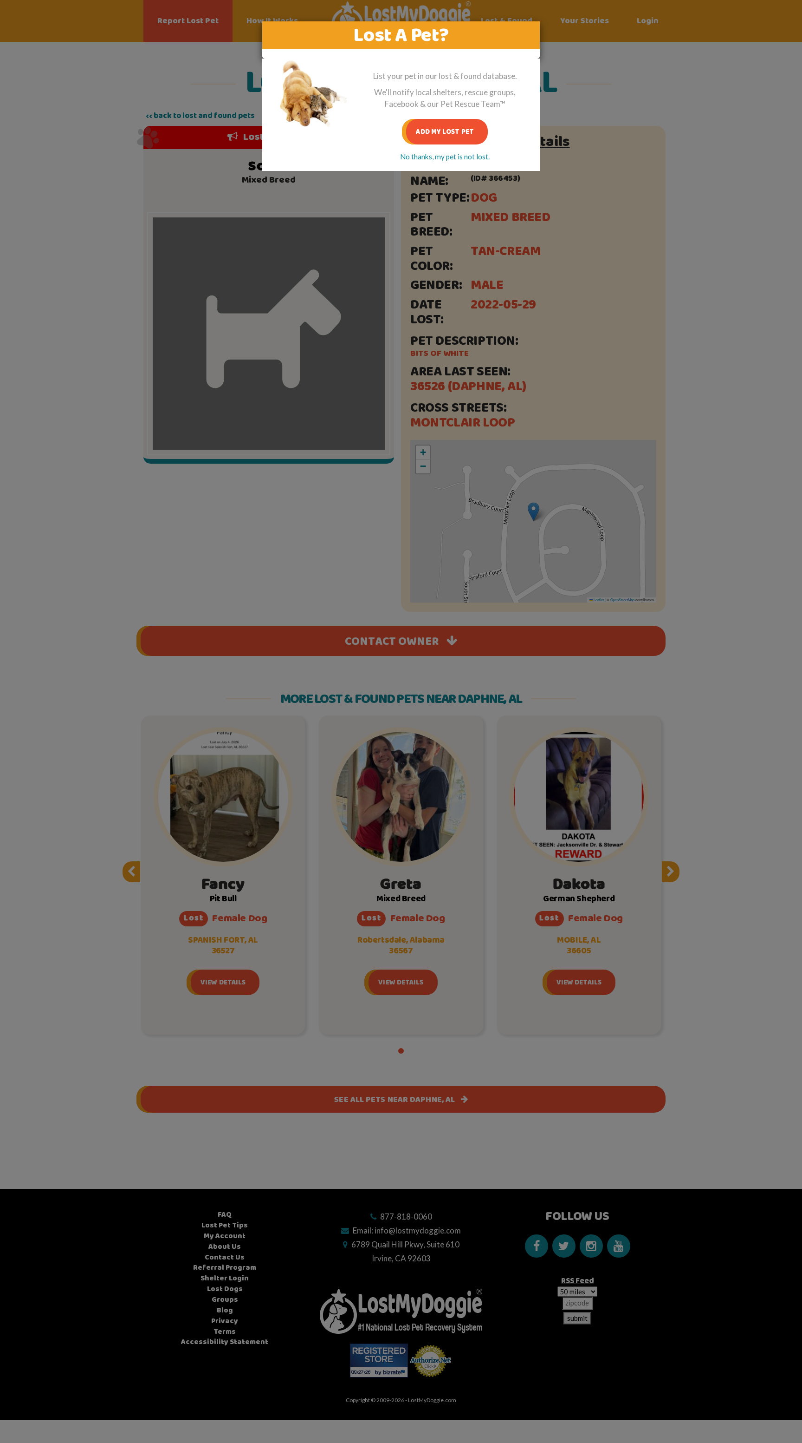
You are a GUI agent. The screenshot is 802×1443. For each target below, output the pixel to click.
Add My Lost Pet (445, 131)
